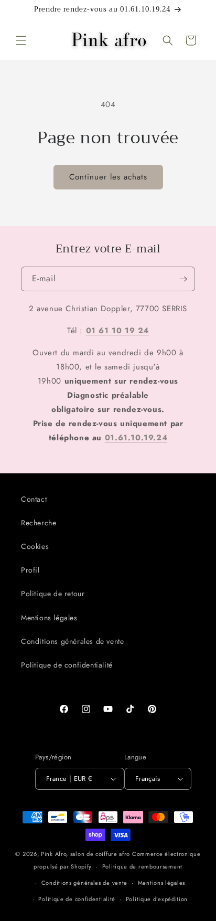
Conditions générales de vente (72, 641)
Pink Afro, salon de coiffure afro (85, 854)
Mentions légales (49, 617)
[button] (21, 40)
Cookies (35, 546)
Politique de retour (52, 593)
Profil (30, 570)
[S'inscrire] (183, 279)
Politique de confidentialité (67, 665)
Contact (34, 499)
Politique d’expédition (157, 899)
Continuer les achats (108, 177)
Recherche (38, 522)
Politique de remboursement (142, 866)
